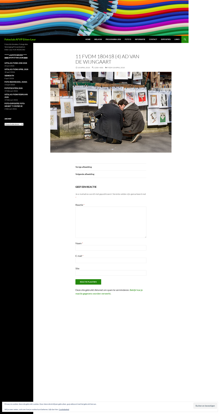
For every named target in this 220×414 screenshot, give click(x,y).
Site (77, 268)
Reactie (79, 204)
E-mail (79, 255)
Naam (79, 243)
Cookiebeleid (64, 409)
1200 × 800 (98, 67)
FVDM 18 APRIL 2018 (116, 67)
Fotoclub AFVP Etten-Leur (20, 39)
